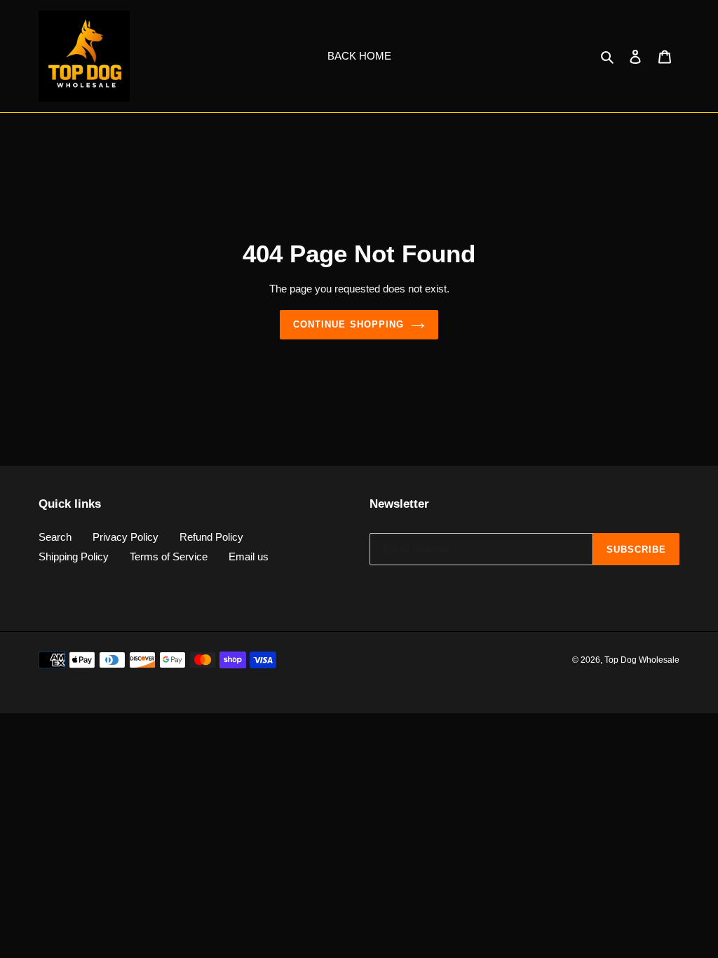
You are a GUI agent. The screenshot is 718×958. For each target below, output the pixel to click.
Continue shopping (348, 324)
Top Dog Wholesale (641, 660)
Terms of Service (169, 556)
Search (55, 537)
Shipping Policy (74, 556)
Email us (249, 556)
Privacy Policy (125, 537)
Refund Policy (211, 537)
